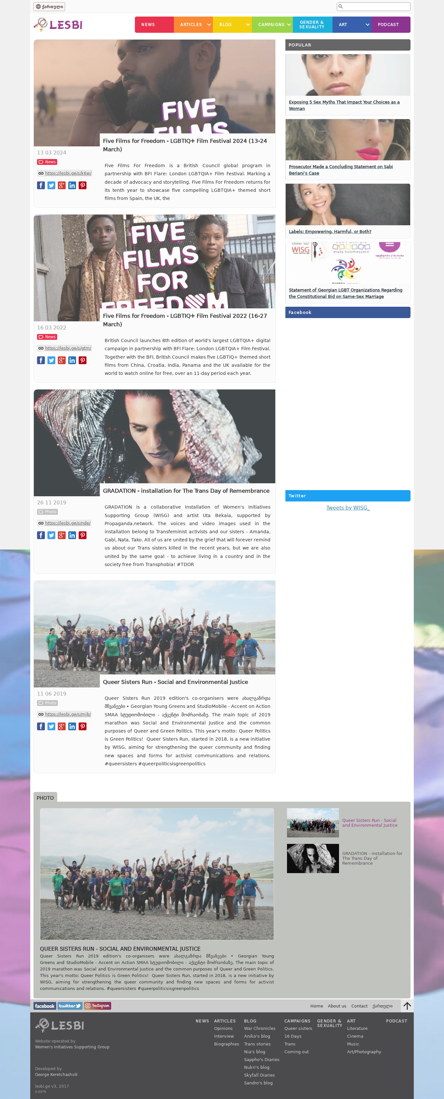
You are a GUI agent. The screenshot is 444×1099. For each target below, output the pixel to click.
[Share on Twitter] (51, 185)
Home (316, 1006)
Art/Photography (364, 1051)
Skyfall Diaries (259, 1075)
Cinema (355, 1036)
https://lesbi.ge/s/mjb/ (68, 714)
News (148, 24)
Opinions (223, 1028)
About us (337, 1006)
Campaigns (271, 24)
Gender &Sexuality (311, 24)
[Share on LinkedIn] (72, 185)
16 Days (293, 1036)
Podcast (388, 24)
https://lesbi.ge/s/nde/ (67, 523)
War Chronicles (260, 1028)
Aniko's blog (257, 1036)
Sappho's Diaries (262, 1059)
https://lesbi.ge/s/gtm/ (68, 348)
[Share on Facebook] (41, 185)
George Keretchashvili (56, 1074)
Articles (191, 24)
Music (353, 1044)
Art (343, 24)
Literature (357, 1028)
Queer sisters (298, 1028)
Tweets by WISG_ (348, 508)
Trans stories (257, 1044)
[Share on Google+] (62, 185)
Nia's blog (254, 1051)
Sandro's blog (258, 1082)
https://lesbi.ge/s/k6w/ (68, 173)
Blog (225, 24)
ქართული (52, 6)
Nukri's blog (256, 1067)
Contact (359, 1006)
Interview (224, 1036)
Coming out (296, 1051)
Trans (289, 1044)
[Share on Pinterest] (82, 185)
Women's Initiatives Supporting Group (72, 1047)
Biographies (226, 1044)
